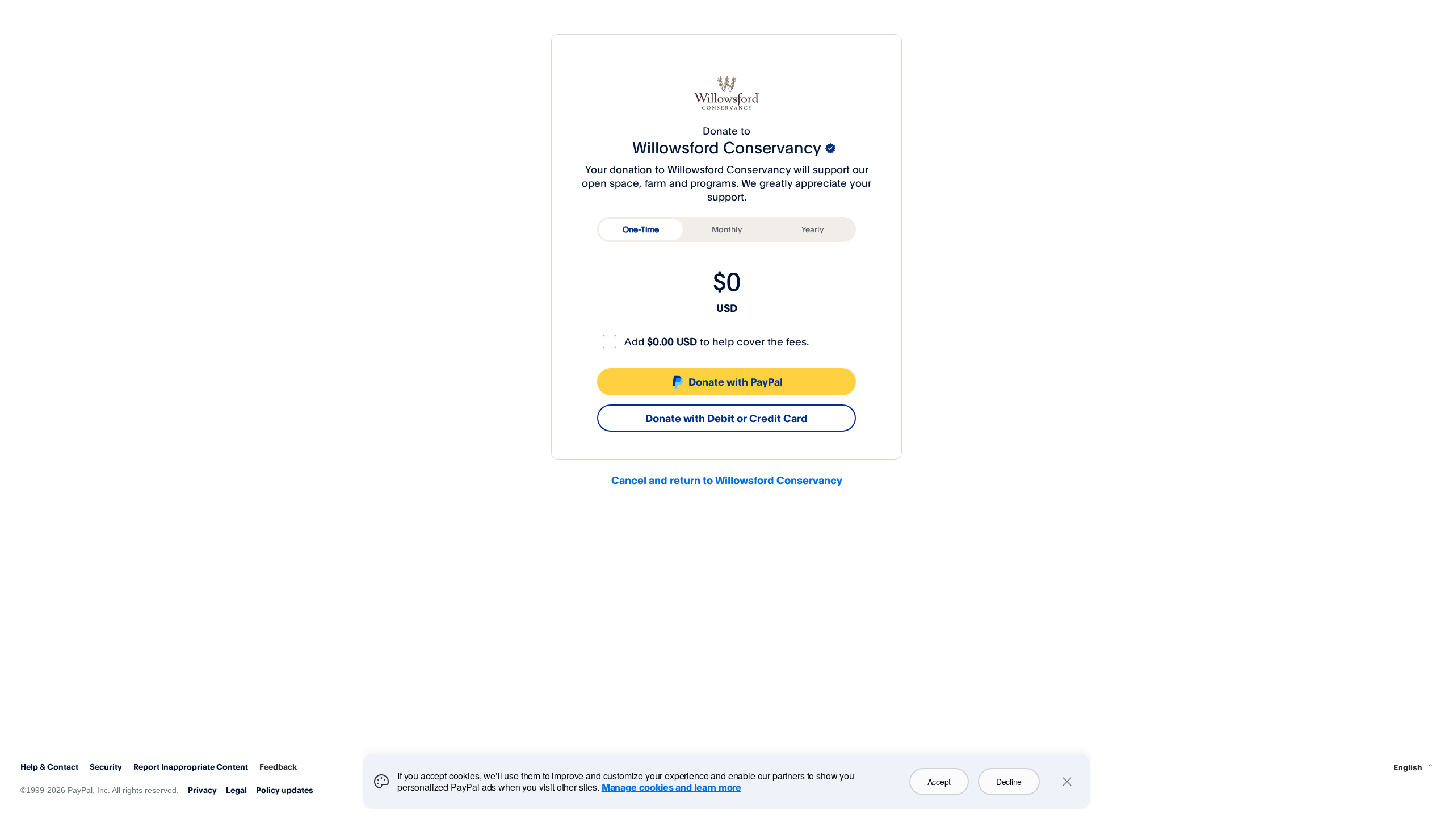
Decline (1009, 781)
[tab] (641, 229)
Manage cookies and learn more (671, 787)
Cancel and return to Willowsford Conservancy (726, 480)
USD (726, 308)
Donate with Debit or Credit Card (726, 418)
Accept (939, 781)
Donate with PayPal (735, 381)
